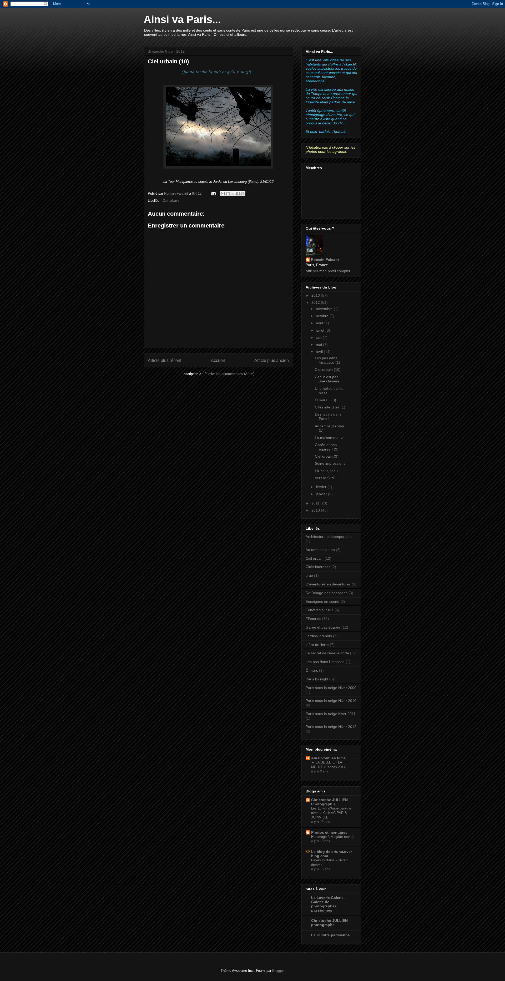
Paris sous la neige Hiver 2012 (331, 727)
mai (319, 344)
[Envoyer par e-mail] (222, 193)
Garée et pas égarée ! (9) (327, 447)
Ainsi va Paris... (182, 19)
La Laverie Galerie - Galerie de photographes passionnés (328, 904)
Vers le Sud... (326, 478)
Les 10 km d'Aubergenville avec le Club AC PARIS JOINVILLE (331, 813)
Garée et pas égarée (323, 627)
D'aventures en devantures (328, 584)
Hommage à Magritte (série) (332, 837)
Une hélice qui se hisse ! (329, 390)
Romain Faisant (325, 259)
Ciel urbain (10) (328, 369)
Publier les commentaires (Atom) (229, 374)
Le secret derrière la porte (327, 653)
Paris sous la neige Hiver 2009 (331, 688)
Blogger (278, 971)
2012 (316, 302)
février (321, 487)
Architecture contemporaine (329, 536)
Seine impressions (330, 463)
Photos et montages (329, 832)
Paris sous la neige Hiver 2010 (331, 701)
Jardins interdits (319, 636)
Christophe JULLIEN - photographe (330, 922)
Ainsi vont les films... (330, 758)
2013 (316, 295)
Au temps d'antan (320, 550)
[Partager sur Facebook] (237, 193)
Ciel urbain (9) (327, 456)
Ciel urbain (171, 201)
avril (320, 352)
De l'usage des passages (326, 593)
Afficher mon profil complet (328, 271)
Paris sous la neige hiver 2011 (331, 714)
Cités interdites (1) (330, 407)
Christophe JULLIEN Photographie (329, 802)
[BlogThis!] (227, 193)
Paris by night (317, 679)
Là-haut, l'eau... (328, 471)
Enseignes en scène (322, 601)
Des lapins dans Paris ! (328, 416)
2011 (315, 503)
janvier (322, 494)
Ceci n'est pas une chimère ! (328, 379)
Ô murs (312, 670)
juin (319, 337)
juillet (320, 330)
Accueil (218, 360)
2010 (316, 510)
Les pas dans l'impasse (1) (327, 360)
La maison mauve (330, 438)
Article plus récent (164, 360)
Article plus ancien (271, 360)
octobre (323, 316)
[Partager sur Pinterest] (242, 193)
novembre (325, 309)
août (320, 323)
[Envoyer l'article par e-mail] (213, 193)
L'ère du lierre (317, 645)
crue (309, 575)
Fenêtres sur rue (320, 610)
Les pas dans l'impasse (325, 662)
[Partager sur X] (232, 193)
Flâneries (313, 618)
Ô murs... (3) (325, 400)
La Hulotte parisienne (330, 935)
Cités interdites (318, 567)
